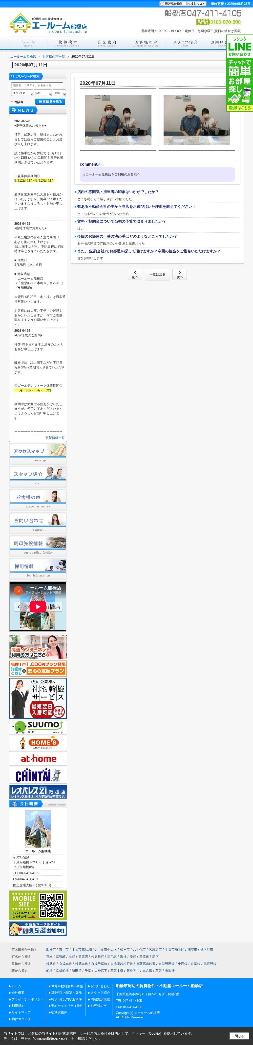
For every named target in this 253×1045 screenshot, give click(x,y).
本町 (72, 956)
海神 (123, 956)
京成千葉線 (99, 964)
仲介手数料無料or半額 (67, 986)
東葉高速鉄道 (145, 964)
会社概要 (18, 992)
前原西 (83, 956)
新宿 (155, 956)
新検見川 (132, 971)
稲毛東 (112, 956)
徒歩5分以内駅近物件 (66, 999)
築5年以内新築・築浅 (66, 992)
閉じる (239, 1036)
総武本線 (81, 964)
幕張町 (60, 956)
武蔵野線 (210, 964)
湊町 (133, 956)
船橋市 (51, 949)
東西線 (183, 964)
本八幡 (147, 971)
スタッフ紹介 (100, 992)
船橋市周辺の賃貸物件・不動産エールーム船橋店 (159, 986)
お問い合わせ (100, 986)
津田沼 (77, 971)
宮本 (49, 956)
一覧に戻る (157, 274)
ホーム (16, 986)
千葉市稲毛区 (174, 949)
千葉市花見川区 (83, 949)
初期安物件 (59, 1012)
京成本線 (65, 964)
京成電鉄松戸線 (121, 964)
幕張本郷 (116, 971)
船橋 (49, 971)
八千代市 (139, 949)
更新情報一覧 (55, 438)
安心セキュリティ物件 (67, 1006)
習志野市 (155, 949)
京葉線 (195, 964)
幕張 (158, 971)
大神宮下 (100, 971)
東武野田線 (167, 964)
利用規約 (18, 1006)
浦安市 (192, 949)
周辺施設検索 (100, 999)
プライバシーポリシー (28, 999)
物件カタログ (21, 1019)
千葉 (88, 971)
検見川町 (97, 956)
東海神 (170, 971)
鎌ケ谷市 (206, 949)
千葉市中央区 (107, 949)
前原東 (144, 956)
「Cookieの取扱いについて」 (51, 1039)
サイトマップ (21, 1012)
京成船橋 (62, 971)
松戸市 (125, 949)
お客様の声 (99, 1006)
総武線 (51, 964)
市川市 (64, 949)
